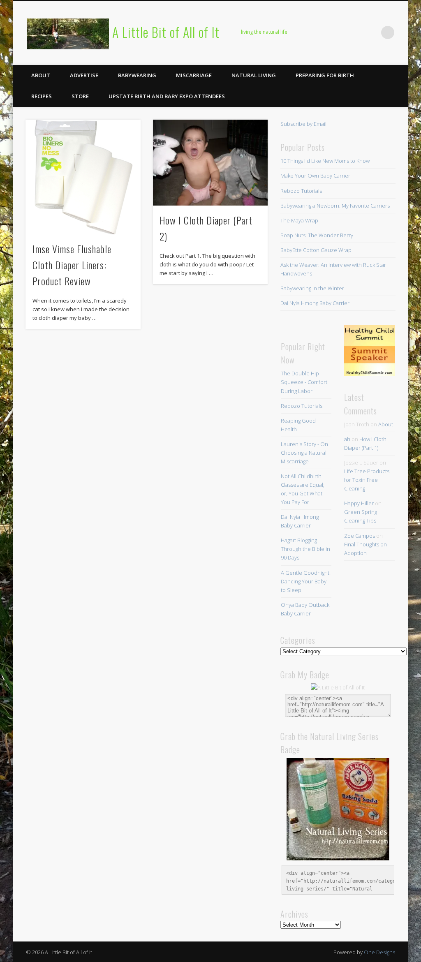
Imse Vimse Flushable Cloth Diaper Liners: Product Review (71, 264)
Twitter (320, 32)
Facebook (303, 32)
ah (347, 439)
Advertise (84, 75)
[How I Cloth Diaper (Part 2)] (210, 163)
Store (80, 96)
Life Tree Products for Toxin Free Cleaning (366, 479)
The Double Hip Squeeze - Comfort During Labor (304, 382)
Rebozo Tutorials (301, 190)
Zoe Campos (359, 535)
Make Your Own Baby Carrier (315, 175)
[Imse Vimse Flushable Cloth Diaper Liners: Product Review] (82, 177)
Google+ (370, 32)
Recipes (41, 96)
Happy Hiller (359, 503)
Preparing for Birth (325, 75)
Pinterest (337, 32)
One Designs (379, 952)
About (40, 75)
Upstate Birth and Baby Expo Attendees (167, 96)
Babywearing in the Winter (312, 288)
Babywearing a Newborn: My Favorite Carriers (335, 205)
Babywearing (137, 75)
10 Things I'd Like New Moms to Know (325, 160)
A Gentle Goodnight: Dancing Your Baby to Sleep (306, 581)
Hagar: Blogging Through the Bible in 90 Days (305, 548)
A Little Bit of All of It (166, 32)
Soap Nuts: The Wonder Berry (316, 235)
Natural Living (253, 75)
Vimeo (354, 32)
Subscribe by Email (303, 123)
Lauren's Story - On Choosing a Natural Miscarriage (304, 452)
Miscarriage (194, 75)
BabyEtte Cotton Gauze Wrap (316, 250)
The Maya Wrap (299, 220)
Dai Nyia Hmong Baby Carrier (314, 303)
